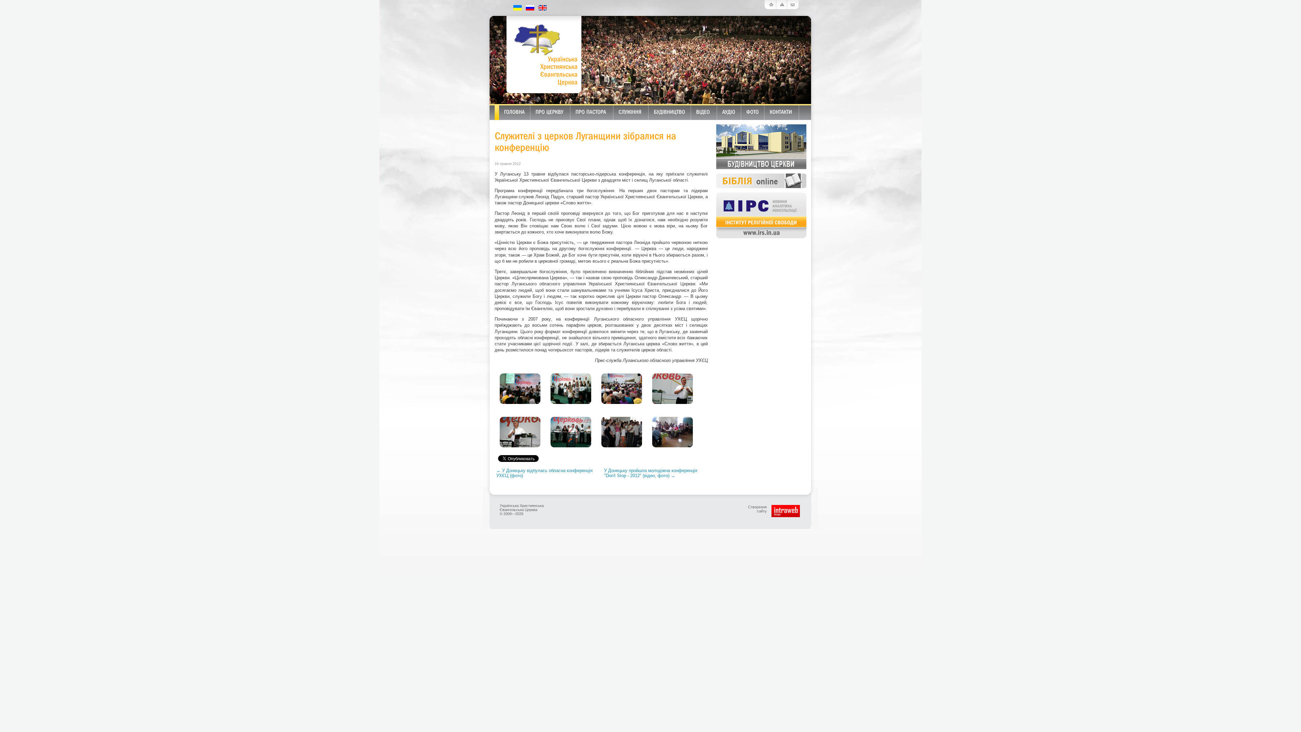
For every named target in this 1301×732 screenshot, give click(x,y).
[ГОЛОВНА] (514, 112)
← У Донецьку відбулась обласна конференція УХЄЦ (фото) (544, 473)
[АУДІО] (729, 112)
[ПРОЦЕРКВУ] (549, 112)
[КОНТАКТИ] (781, 112)
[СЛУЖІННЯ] (630, 112)
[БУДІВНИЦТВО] (669, 112)
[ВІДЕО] (703, 112)
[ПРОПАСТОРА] (591, 112)
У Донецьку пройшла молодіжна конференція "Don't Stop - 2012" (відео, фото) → (650, 473)
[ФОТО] (752, 112)
